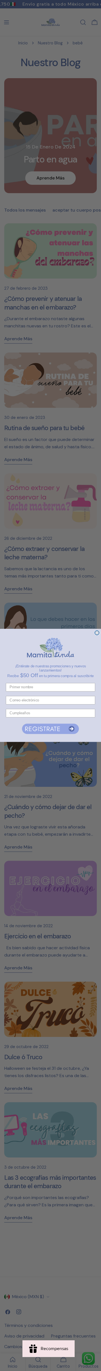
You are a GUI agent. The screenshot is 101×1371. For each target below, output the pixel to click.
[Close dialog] (97, 633)
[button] (50, 728)
